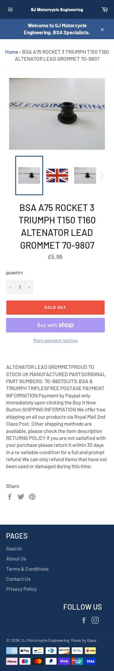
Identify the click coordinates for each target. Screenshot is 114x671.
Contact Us (18, 579)
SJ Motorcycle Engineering (45, 640)
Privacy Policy (21, 589)
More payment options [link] (55, 340)
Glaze (91, 640)
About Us (16, 558)
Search (14, 548)
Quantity (14, 273)
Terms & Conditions (27, 569)
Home (11, 52)
